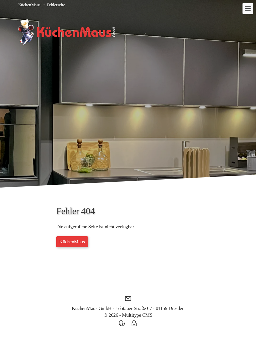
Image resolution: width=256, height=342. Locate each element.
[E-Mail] (128, 298)
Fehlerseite (56, 5)
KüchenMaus (29, 5)
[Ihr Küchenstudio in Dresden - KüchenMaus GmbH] (66, 32)
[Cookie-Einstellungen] (123, 323)
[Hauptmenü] (247, 8)
